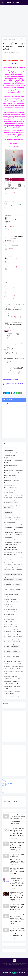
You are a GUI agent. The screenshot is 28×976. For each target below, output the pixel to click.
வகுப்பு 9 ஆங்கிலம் (7, 688)
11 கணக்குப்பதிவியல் (8, 472)
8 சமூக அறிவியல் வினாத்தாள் (9, 529)
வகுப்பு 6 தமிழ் (17, 668)
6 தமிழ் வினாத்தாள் (7, 517)
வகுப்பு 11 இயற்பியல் (16, 641)
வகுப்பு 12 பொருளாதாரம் (15, 658)
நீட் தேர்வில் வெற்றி (7, 582)
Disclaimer (4, 784)
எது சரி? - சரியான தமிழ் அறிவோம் (10, 562)
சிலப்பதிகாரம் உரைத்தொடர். (9, 569)
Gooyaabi (14, 973)
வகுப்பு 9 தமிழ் (17, 691)
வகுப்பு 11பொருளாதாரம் (17, 649)
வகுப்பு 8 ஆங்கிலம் (7, 681)
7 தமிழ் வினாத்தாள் (7, 524)
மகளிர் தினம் (19, 589)
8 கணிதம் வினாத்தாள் (19, 527)
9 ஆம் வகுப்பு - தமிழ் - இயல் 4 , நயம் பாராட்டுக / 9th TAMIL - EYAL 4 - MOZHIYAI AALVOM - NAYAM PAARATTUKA (17, 907)
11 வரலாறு (6, 482)
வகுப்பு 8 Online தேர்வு (8, 678)
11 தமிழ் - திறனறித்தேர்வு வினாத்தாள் (11, 477)
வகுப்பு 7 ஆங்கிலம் (16, 673)
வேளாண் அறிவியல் (17, 696)
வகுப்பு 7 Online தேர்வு (19, 671)
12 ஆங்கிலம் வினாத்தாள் (8, 492)
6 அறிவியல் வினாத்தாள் (8, 510)
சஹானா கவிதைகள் (15, 567)
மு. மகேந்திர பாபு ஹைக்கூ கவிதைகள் (11, 594)
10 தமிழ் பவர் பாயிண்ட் (8, 460)
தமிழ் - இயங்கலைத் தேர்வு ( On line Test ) (12, 577)
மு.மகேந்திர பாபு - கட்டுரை (9, 604)
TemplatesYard (14, 972)
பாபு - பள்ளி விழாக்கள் (17, 584)
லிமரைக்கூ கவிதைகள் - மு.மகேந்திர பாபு (11, 626)
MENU (3, 792)
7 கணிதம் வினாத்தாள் (17, 517)
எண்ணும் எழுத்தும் (7, 559)
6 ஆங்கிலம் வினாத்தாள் (19, 510)
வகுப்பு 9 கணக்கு (16, 688)
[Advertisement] (14, 20)
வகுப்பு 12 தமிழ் (15, 629)
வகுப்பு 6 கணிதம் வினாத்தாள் (17, 666)
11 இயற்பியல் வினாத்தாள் (8, 470)
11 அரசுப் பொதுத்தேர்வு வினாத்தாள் (10, 465)
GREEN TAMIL (14, 2)
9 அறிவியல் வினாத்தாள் (8, 534)
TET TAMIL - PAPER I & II (13, 547)
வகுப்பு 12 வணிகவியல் (8, 661)
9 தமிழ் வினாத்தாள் (17, 542)
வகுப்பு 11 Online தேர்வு (15, 639)
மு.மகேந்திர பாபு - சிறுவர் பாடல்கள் (10, 616)
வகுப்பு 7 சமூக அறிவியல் (8, 671)
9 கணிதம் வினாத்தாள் (8, 537)
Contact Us (19, 969)
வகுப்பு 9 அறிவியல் (17, 686)
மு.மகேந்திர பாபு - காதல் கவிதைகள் (10, 609)
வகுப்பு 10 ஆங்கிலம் (16, 634)
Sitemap (4, 780)
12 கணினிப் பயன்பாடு (8, 505)
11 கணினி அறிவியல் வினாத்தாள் (10, 475)
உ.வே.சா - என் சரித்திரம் (8, 557)
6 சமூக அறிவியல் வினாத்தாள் (9, 514)
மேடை (16, 624)
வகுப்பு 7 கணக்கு (7, 676)
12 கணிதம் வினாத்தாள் (18, 497)
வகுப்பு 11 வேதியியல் (7, 649)
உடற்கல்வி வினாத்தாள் (19, 557)
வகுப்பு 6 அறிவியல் (7, 631)
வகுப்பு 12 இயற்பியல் (7, 653)
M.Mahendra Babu (8, 52)
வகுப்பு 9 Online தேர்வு (8, 686)
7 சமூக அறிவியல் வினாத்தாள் (9, 522)
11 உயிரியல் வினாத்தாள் (19, 470)
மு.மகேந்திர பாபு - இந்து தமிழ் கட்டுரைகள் (11, 601)
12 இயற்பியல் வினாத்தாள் (8, 495)
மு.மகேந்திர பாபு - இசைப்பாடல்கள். (10, 599)
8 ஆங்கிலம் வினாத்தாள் (8, 527)
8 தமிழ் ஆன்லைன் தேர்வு (8, 532)
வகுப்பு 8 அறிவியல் (17, 678)
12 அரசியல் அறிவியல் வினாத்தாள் (10, 490)
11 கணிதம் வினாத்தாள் (18, 472)
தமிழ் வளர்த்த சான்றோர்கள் (9, 579)
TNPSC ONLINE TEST (8, 554)
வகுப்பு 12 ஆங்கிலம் (16, 651)
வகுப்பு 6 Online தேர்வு (8, 663)
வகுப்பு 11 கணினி (15, 644)
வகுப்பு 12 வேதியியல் (7, 651)
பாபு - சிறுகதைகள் (7, 584)
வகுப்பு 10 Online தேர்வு (17, 631)
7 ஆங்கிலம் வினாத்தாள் (19, 519)
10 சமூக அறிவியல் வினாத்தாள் (9, 455)
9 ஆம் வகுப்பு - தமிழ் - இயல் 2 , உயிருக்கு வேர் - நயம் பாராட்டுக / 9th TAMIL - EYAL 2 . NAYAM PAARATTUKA (17, 871)
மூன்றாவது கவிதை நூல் (8, 624)
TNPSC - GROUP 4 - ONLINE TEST (10, 549)
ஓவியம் (20, 562)
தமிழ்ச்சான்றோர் (19, 579)
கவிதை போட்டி (20, 564)
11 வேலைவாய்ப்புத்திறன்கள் (9, 485)
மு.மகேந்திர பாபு (7, 596)
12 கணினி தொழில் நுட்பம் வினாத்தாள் (11, 502)
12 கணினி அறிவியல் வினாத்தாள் (10, 500)
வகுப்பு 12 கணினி (16, 656)
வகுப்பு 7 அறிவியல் (7, 673)
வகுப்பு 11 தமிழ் (6, 646)
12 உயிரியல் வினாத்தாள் (19, 495)
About (13, 969)
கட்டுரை (14, 564)
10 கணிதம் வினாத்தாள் (8, 452)
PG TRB (5, 547)
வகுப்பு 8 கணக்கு (9, 38)
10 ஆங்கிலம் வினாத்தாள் (8, 450)
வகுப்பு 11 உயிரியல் (7, 629)
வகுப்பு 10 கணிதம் (7, 636)
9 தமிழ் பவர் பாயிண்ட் (8, 542)
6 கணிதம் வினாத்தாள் (8, 512)
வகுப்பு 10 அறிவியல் (7, 634)
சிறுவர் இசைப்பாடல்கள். (8, 572)
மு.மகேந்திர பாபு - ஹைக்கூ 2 (9, 619)
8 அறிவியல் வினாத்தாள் (17, 524)
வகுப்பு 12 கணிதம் (7, 656)
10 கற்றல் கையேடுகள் (19, 452)
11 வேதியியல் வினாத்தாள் (14, 482)
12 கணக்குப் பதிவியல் (8, 497)
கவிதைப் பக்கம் (7, 567)
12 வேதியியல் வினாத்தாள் (8, 507)
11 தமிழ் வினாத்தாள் (7, 480)
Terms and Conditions (7, 783)
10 (4, 447)
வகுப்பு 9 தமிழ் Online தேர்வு (9, 693)
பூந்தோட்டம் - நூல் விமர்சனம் (9, 589)
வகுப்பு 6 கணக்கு (7, 666)
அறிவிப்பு (15, 554)
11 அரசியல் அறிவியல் (8, 462)
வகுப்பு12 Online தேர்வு (8, 696)
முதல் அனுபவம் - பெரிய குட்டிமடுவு (10, 621)
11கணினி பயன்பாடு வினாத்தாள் (10, 487)
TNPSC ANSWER (19, 552)
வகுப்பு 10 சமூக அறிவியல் (17, 636)
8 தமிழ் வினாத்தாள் (18, 532)
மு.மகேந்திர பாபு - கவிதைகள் (9, 606)
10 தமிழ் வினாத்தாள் (18, 460)
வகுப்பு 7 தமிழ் (14, 676)
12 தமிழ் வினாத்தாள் (17, 505)
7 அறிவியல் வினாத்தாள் (8, 519)
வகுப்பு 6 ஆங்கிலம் (17, 663)
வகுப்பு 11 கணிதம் (7, 644)
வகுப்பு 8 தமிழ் (17, 683)
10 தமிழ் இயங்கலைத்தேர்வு (9, 457)
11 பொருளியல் (16, 480)
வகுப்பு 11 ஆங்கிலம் (7, 641)
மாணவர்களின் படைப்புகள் (9, 591)
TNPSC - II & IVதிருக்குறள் (9, 552)
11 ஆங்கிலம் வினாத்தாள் (8, 467)
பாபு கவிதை (15, 586)
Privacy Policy (5, 782)
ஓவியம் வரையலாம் (7, 564)
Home (4, 38)
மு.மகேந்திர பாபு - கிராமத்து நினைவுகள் (11, 611)
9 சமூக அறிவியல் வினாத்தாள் (9, 539)
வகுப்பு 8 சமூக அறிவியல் (8, 683)
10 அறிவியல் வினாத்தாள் (11, 447)
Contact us (4, 787)
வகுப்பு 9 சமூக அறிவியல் (8, 691)
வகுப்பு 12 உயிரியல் (16, 653)
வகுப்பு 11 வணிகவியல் (15, 646)
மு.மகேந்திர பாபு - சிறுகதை (9, 614)
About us (4, 785)
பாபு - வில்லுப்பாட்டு (7, 586)
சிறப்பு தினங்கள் (19, 569)
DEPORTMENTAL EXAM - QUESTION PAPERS (12, 544)
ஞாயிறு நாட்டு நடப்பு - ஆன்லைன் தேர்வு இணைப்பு (13, 574)
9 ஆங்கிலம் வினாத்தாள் (19, 534)
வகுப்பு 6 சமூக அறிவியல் (8, 668)
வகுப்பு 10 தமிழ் (6, 639)
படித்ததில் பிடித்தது (16, 582)
